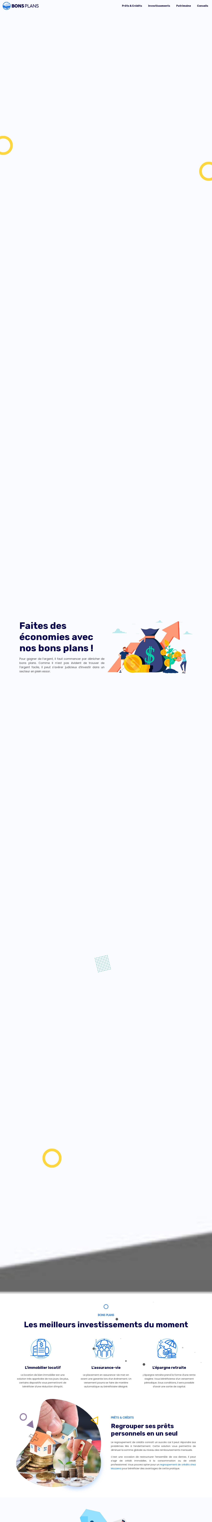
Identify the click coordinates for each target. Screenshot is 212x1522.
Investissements (159, 5)
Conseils (202, 5)
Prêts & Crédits (132, 5)
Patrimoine (183, 5)
